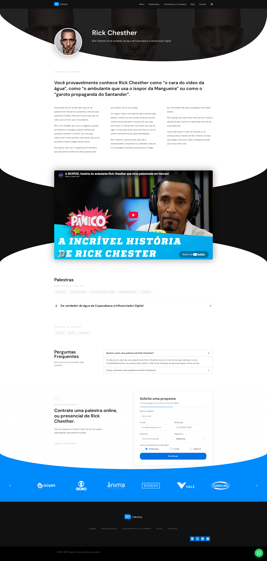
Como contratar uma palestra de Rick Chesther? (131, 370)
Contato (202, 4)
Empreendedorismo (127, 292)
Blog (193, 4)
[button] (158, 353)
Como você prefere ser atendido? (154, 445)
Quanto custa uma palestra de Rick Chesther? (130, 353)
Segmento (178, 434)
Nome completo (147, 411)
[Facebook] (202, 539)
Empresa (143, 434)
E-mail (142, 422)
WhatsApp (178, 422)
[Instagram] (197, 539)
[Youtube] (208, 539)
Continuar (173, 456)
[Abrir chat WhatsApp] (259, 553)
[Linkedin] (192, 539)
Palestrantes (154, 4)
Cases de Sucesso (78, 292)
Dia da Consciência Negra (103, 292)
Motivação (60, 292)
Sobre (141, 4)
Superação (146, 292)
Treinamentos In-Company (175, 4)
